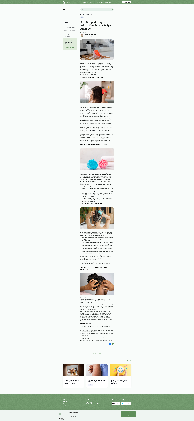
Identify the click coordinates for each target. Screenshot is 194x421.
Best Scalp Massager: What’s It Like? (69, 28)
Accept (128, 412)
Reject (128, 415)
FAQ (63, 403)
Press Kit (64, 405)
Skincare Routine (108, 2)
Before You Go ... (67, 36)
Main (81, 14)
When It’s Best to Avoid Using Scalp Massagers (69, 33)
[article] (73, 376)
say (88, 109)
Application (85, 2)
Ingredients (97, 2)
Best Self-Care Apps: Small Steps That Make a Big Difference (119, 382)
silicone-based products (95, 130)
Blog (102, 2)
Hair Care (88, 14)
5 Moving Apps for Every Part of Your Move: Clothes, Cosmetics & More (72, 382)
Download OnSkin (126, 2)
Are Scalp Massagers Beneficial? (70, 25)
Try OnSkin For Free (69, 47)
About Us (91, 2)
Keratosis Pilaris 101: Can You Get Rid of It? (96, 381)
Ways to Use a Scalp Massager (69, 30)
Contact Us (65, 407)
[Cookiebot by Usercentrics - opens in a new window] (61, 419)
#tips (82, 17)
